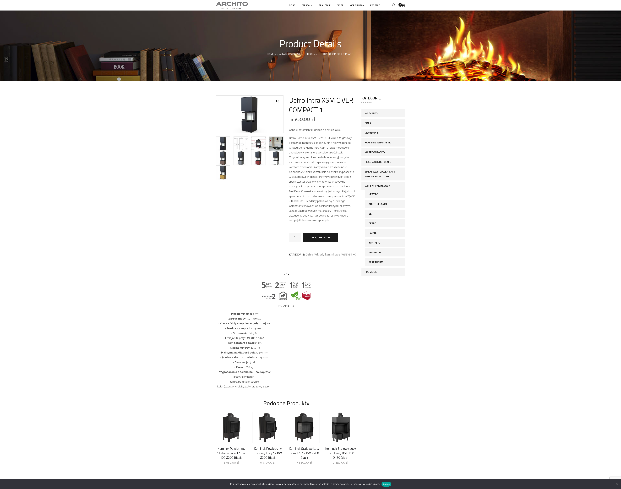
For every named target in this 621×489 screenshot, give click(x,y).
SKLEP (340, 5)
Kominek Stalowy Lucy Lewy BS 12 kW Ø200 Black (304, 453)
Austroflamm (378, 204)
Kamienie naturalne (378, 142)
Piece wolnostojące (378, 162)
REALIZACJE (325, 5)
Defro (309, 54)
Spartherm (376, 262)
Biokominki (372, 133)
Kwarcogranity (375, 152)
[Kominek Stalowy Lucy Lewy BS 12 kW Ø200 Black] (304, 427)
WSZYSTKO (348, 254)
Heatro (373, 194)
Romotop (375, 252)
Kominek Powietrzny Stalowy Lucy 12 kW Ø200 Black (268, 453)
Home (270, 54)
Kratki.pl (374, 243)
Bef (371, 214)
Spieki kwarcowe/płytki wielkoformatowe (380, 174)
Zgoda (386, 484)
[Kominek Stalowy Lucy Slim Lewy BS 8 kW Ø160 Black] (340, 427)
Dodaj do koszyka (320, 237)
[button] (277, 101)
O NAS (292, 5)
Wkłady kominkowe (289, 54)
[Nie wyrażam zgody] (617, 484)
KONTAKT (375, 5)
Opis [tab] (286, 274)
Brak (368, 123)
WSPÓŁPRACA (357, 5)
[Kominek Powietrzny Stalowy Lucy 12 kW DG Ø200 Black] (231, 427)
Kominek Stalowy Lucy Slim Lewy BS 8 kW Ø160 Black (340, 453)
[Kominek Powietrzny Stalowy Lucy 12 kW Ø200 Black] (267, 427)
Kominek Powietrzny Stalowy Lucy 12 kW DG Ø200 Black (231, 453)
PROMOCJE (371, 272)
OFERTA (306, 5)
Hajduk (373, 233)
